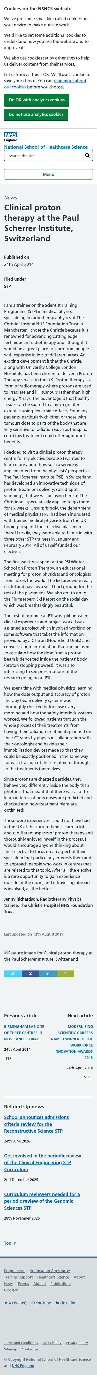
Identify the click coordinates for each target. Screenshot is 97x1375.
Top (8, 1243)
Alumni (39, 1283)
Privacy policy (77, 1343)
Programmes (14, 1270)
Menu (48, 174)
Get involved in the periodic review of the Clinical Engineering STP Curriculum (42, 1162)
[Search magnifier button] (87, 155)
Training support (18, 1277)
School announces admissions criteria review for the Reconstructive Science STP (36, 1124)
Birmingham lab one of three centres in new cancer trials (24, 1032)
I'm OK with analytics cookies (37, 99)
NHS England (23, 1365)
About (79, 1277)
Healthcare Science (53, 1277)
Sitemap (10, 1349)
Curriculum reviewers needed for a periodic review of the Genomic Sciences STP (42, 1201)
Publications (60, 1283)
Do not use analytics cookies (36, 114)
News (8, 1283)
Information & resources (50, 1270)
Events (23, 1283)
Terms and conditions (21, 1343)
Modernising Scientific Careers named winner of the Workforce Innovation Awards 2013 (72, 1042)
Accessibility (52, 1343)
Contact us (30, 1349)
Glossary (11, 1290)
